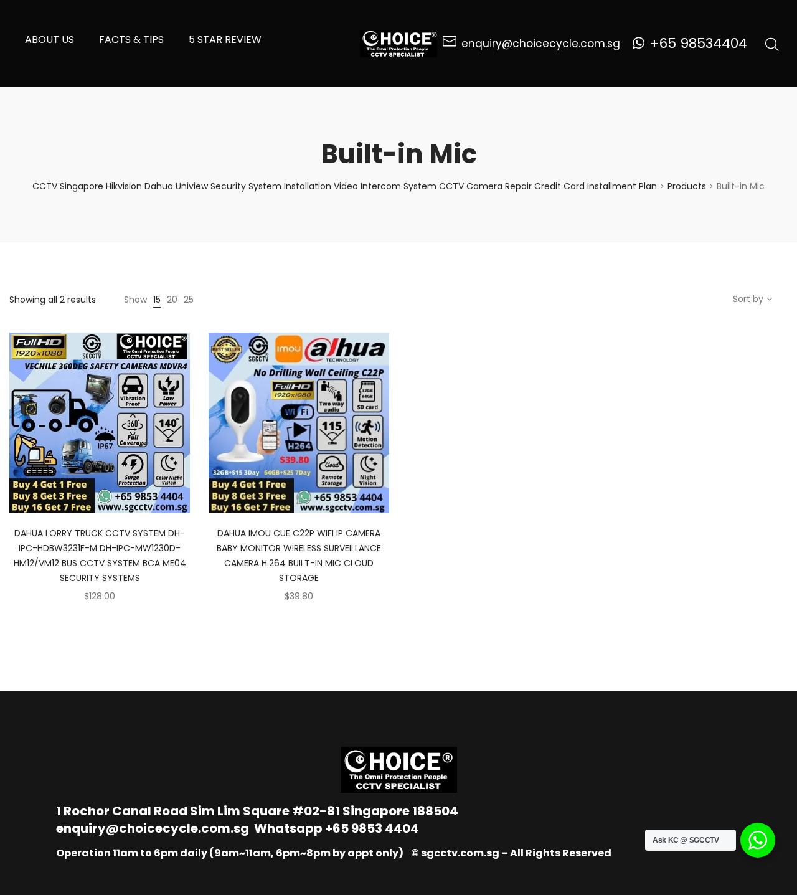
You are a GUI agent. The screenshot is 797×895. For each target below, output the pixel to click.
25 (189, 299)
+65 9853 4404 (372, 828)
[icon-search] (772, 43)
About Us (49, 39)
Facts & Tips (131, 39)
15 (157, 299)
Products (686, 186)
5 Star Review (225, 39)
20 (172, 299)
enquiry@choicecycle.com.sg (152, 828)
